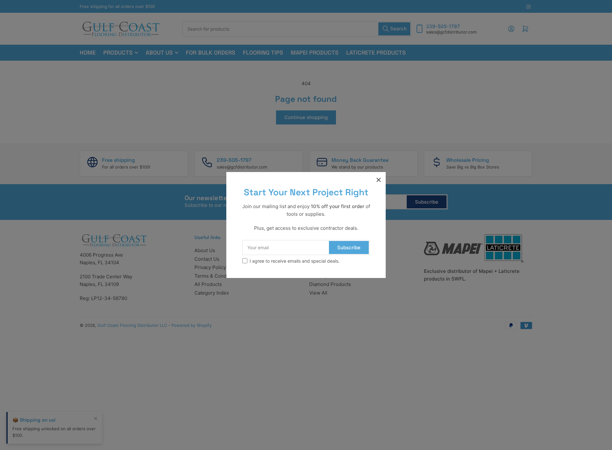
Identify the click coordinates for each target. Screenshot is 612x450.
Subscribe (349, 247)
